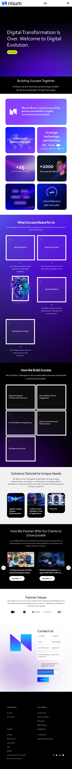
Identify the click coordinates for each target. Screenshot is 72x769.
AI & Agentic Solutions (15, 438)
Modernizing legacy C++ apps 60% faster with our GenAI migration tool (51, 572)
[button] (45, 3)
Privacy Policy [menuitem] (22, 755)
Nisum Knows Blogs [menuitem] (43, 717)
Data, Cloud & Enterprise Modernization (46, 413)
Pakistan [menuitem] (9, 751)
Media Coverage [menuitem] (42, 725)
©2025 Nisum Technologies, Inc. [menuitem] (14, 758)
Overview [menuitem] (9, 735)
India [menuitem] (8, 747)
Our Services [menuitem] (10, 717)
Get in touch (12, 52)
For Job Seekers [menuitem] (41, 735)
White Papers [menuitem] (41, 721)
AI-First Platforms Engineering (18, 412)
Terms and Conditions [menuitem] (12, 755)
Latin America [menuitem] (11, 743)
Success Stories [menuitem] (41, 713)
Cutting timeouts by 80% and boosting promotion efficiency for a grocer (20, 572)
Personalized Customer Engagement (50, 387)
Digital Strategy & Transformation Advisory (19, 388)
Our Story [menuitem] (10, 713)
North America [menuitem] (11, 739)
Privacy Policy (51, 666)
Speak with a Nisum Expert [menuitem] (45, 739)
